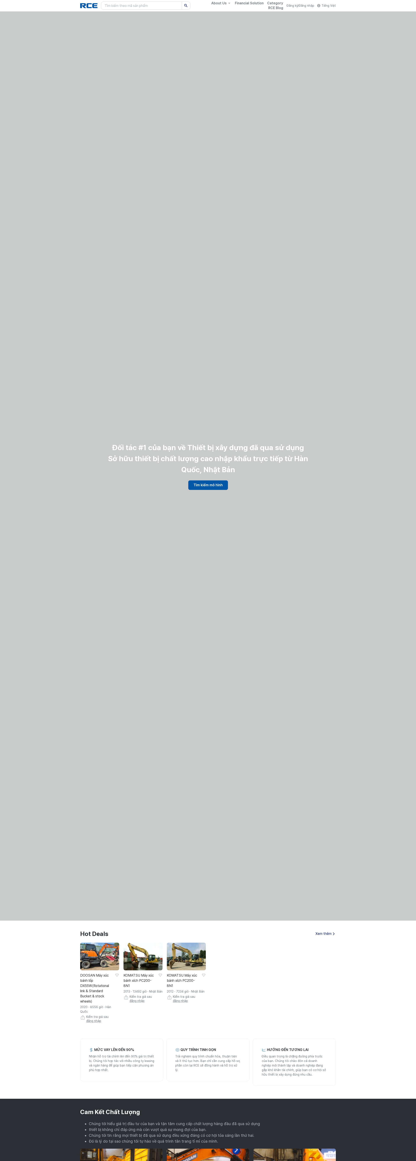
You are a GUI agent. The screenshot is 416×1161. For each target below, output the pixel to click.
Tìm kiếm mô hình (208, 485)
